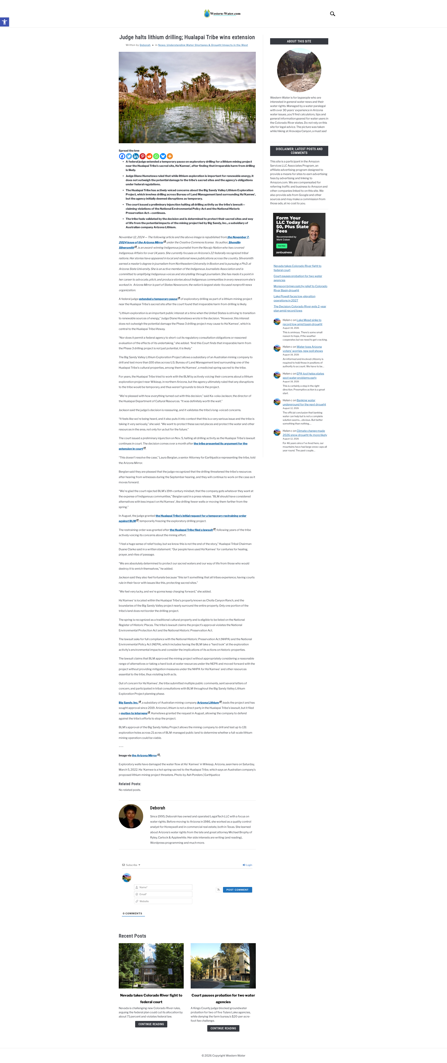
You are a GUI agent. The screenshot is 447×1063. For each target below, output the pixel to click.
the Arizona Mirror (144, 755)
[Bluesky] (163, 156)
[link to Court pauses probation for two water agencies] (223, 966)
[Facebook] (122, 156)
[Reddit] (149, 156)
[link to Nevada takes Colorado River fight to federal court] (151, 966)
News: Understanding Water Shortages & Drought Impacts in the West (203, 44)
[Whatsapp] (156, 156)
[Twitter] (129, 156)
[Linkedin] (136, 156)
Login (249, 864)
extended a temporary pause (158, 299)
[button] (4, 22)
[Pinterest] (143, 156)
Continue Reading (151, 1024)
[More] (170, 156)
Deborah (145, 44)
